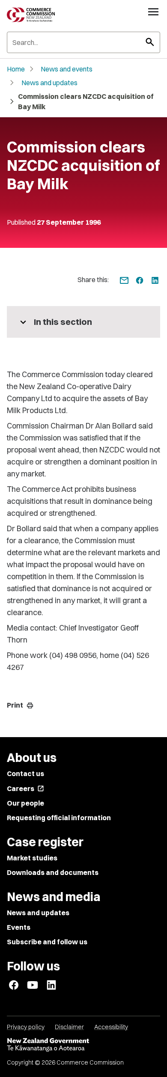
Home (16, 69)
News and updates (49, 82)
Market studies (32, 858)
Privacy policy (26, 1027)
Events (18, 927)
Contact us (25, 773)
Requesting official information (59, 817)
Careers (25, 788)
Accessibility (111, 1027)
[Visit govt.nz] (83, 1045)
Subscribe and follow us (47, 941)
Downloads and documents (52, 872)
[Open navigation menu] (153, 11)
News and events (66, 69)
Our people (25, 803)
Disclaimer (69, 1027)
